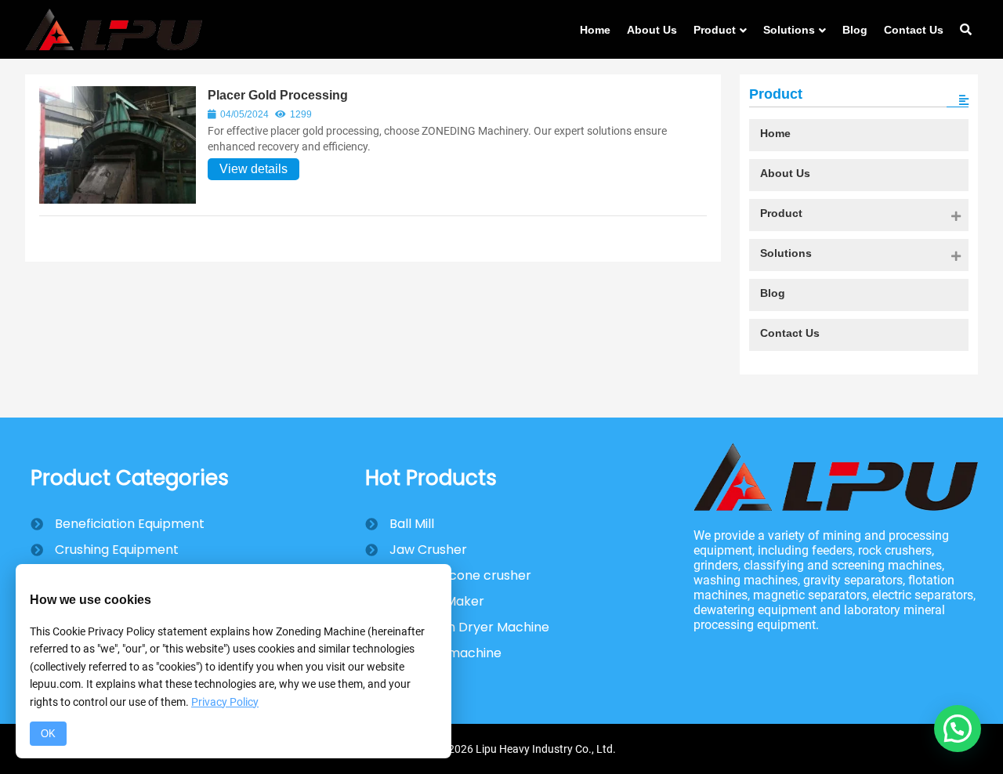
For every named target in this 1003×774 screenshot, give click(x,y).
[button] (957, 728)
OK (48, 734)
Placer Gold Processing (278, 95)
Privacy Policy (225, 702)
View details (253, 168)
